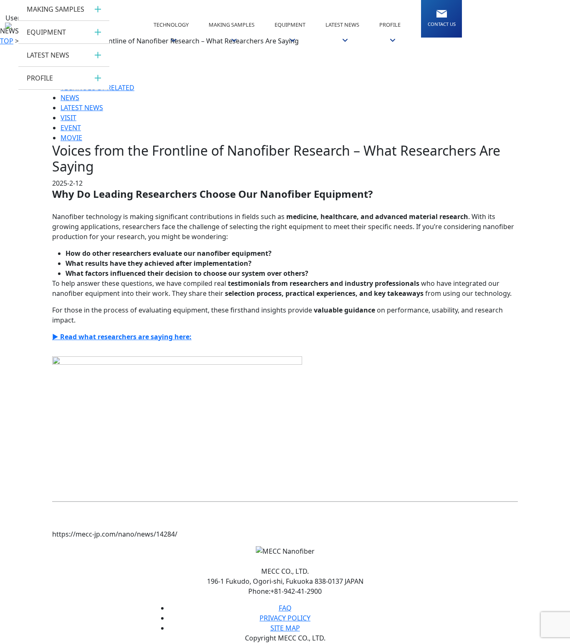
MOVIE (71, 137)
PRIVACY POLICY (285, 618)
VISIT (68, 117)
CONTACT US (442, 24)
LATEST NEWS (82, 107)
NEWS (70, 97)
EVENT (71, 127)
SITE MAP (285, 628)
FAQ (285, 608)
